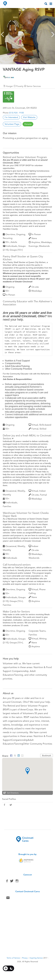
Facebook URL (4, 804)
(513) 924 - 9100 (16, 112)
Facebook (7, 881)
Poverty (19, 86)
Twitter (11, 881)
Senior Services (34, 86)
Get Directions (13, 793)
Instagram (17, 881)
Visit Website (29, 117)
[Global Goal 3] (8, 97)
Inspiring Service (36, 958)
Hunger (9, 86)
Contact (8, 898)
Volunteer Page (12, 124)
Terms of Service (13, 958)
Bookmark (46, 755)
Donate (27, 124)
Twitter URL (10, 804)
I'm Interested (11, 117)
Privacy (25, 958)
